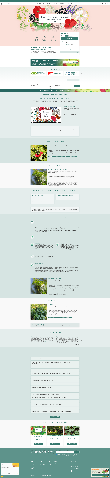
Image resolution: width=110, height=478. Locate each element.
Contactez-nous (33, 465)
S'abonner (75, 62)
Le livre (55, 3)
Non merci (3, 473)
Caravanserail (50, 475)
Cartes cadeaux (42, 467)
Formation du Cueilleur (64, 102)
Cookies (50, 464)
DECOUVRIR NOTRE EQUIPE (71, 156)
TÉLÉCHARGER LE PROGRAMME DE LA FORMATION (56, 156)
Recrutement (33, 464)
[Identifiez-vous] (102, 3)
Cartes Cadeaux (61, 3)
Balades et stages (43, 464)
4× (71, 35)
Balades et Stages (49, 3)
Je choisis (10, 473)
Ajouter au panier (38, 443)
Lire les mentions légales (53, 463)
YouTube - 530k (75, 466)
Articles (67, 3)
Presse (32, 468)
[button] (2, 477)
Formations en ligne (40, 3)
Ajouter (77, 86)
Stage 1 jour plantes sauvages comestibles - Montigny (72, 438)
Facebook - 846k (76, 463)
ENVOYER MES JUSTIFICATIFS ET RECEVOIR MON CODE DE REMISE (59, 317)
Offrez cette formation (74, 49)
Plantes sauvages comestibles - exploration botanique (55, 438)
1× (66, 35)
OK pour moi (16, 473)
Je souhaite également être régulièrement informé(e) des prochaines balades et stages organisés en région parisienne (68, 455)
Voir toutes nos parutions (73, 79)
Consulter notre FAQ (55, 416)
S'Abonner (76, 452)
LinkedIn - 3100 (75, 471)
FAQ (31, 463)
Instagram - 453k (76, 468)
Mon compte (32, 467)
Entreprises (41, 465)
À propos (71, 3)
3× (68, 35)
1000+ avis (67, 44)
